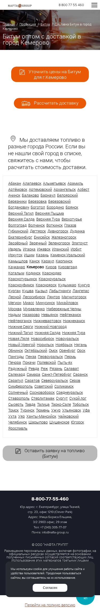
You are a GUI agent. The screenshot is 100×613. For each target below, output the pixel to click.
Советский (43, 386)
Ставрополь (19, 398)
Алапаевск (32, 183)
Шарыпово (38, 422)
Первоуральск (50, 356)
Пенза (31, 356)
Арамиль (75, 183)
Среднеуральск (69, 392)
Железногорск (63, 237)
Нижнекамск (74, 320)
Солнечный (18, 392)
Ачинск (14, 195)
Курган (14, 290)
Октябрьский (36, 350)
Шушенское (59, 422)
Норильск (45, 344)
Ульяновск (71, 410)
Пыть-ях (65, 362)
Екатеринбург (20, 237)
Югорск (77, 422)
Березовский (59, 201)
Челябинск (17, 422)
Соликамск (64, 386)
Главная (9, 24)
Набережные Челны (63, 308)
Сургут (62, 398)
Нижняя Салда (48, 332)
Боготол (38, 207)
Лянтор (53, 296)
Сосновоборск (42, 392)
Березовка (37, 201)
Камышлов (18, 261)
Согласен (50, 588)
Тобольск (81, 404)
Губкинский (18, 231)
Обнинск (15, 350)
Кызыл (41, 290)
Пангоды (16, 356)
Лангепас (81, 290)
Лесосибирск (34, 296)
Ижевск (43, 249)
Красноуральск (52, 278)
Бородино (55, 207)
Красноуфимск (21, 284)
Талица (43, 404)
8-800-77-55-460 (50, 499)
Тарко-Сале (61, 404)
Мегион (14, 302)
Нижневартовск (47, 320)
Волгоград (17, 225)
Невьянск (49, 314)
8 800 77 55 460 (71, 5)
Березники (17, 201)
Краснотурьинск (22, 278)
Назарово (31, 314)
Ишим (29, 254)
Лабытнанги (60, 290)
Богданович (18, 207)
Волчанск (36, 225)
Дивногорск (57, 231)
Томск (13, 410)
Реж (44, 368)
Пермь (70, 356)
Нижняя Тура (73, 332)
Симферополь (20, 386)
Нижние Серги (20, 326)
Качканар (16, 266)
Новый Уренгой (21, 344)
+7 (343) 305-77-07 (53, 527)
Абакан (14, 183)
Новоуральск (67, 338)
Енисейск (42, 237)
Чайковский (68, 416)
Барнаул (48, 195)
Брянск (72, 207)
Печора (14, 362)
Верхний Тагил (21, 213)
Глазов (70, 225)
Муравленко (34, 308)
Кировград (67, 266)
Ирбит (76, 249)
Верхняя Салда (21, 219)
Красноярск (46, 284)
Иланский (60, 249)
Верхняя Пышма (49, 213)
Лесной (14, 296)
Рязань (56, 368)
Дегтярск (38, 231)
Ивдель (14, 249)
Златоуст (80, 242)
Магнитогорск (74, 296)
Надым (14, 314)
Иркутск (15, 254)
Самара (33, 374)
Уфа (86, 410)
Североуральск (54, 380)
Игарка (29, 249)
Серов (75, 380)
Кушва (28, 290)
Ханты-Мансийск (41, 416)
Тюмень (43, 410)
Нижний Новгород (51, 326)
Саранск (80, 374)
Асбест (83, 189)
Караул (47, 261)
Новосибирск (42, 338)
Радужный (17, 368)
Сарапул (15, 380)
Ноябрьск (64, 344)
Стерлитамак (42, 398)
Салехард (16, 374)
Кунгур (84, 284)
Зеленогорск (59, 242)
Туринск (27, 410)
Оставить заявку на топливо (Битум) (54, 453)
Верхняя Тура (48, 219)
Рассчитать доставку (55, 103)
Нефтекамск (70, 314)
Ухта (12, 416)
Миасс (28, 302)
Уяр (21, 416)
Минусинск (45, 302)
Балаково (30, 195)
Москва (15, 308)
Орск (81, 350)
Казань (42, 254)
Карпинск (64, 261)
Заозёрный (18, 242)
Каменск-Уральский (67, 254)
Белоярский (67, 195)
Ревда (34, 368)
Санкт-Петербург (56, 374)
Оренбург (67, 350)
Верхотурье (72, 219)
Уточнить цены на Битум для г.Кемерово (54, 74)
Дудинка (77, 231)
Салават (71, 368)
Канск (34, 261)
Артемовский (40, 189)
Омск (53, 350)
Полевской (46, 362)
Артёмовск (17, 189)
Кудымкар (67, 284)
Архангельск (65, 189)
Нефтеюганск (20, 320)
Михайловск (67, 302)
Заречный (38, 242)
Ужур (56, 410)
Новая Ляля (18, 338)
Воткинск (54, 225)
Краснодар (51, 272)
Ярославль (17, 428)
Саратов (32, 380)
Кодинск (33, 272)
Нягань (80, 344)
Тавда (30, 404)
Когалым (16, 272)
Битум (45, 24)
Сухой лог (77, 398)
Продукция (27, 24)
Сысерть (15, 404)
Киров (51, 266)
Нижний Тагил (20, 332)
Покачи (29, 362)
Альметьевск (54, 183)
